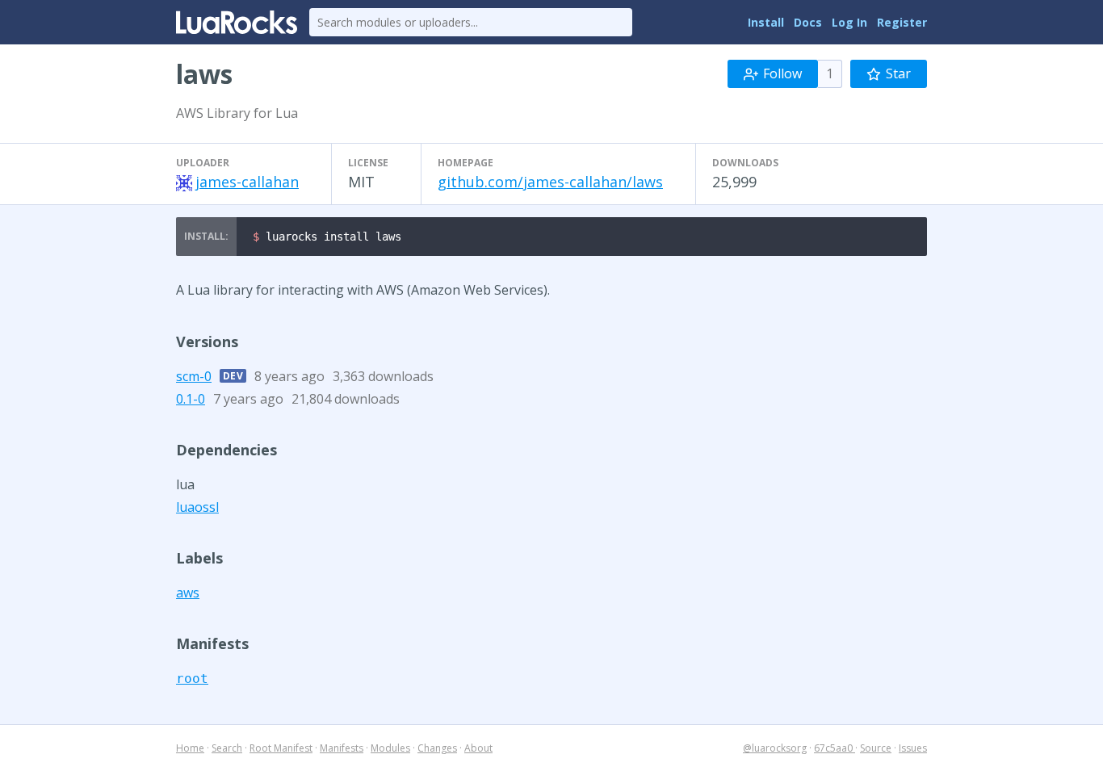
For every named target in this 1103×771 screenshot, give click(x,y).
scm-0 (194, 376)
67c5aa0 (834, 748)
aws (187, 592)
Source (875, 748)
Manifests (341, 748)
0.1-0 (190, 399)
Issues (913, 748)
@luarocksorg (775, 748)
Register (902, 22)
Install (766, 22)
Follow (782, 73)
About (478, 748)
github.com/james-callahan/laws (550, 181)
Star (898, 73)
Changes (437, 748)
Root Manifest (281, 748)
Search (227, 748)
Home (190, 748)
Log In (849, 22)
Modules (390, 748)
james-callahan (247, 181)
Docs (808, 22)
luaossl (197, 507)
